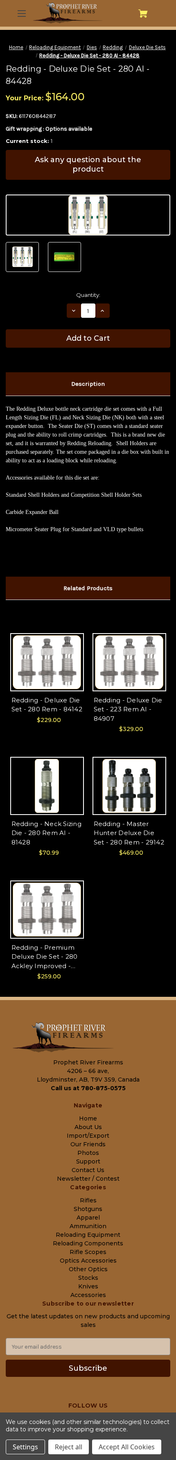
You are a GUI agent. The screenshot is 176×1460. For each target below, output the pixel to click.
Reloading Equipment (88, 1234)
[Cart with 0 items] (143, 13)
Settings (25, 1446)
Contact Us (88, 1170)
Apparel (88, 1217)
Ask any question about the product (88, 164)
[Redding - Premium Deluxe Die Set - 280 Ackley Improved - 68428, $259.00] (47, 910)
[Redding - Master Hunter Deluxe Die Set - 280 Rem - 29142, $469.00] (129, 786)
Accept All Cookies (127, 1446)
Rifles (88, 1200)
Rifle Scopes (88, 1252)
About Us (88, 1127)
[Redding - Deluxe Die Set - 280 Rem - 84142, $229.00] (47, 662)
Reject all (68, 1446)
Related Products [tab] (88, 588)
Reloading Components (88, 1243)
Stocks (88, 1277)
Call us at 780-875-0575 (88, 1088)
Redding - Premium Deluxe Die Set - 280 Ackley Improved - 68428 (44, 957)
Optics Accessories (88, 1260)
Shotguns (88, 1209)
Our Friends (88, 1144)
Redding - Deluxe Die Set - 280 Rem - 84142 (46, 704)
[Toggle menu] (21, 13)
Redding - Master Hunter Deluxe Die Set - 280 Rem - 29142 (129, 833)
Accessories (88, 1295)
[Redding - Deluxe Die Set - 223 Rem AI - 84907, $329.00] (129, 662)
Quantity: (88, 295)
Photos (88, 1153)
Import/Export (88, 1135)
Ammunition (88, 1226)
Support (88, 1161)
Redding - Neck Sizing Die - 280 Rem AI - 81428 (46, 833)
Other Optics (88, 1269)
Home (88, 1118)
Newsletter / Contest (88, 1178)
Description (88, 383)
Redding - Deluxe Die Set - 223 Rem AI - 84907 (128, 709)
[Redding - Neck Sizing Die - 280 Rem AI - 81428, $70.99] (47, 786)
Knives (88, 1286)
